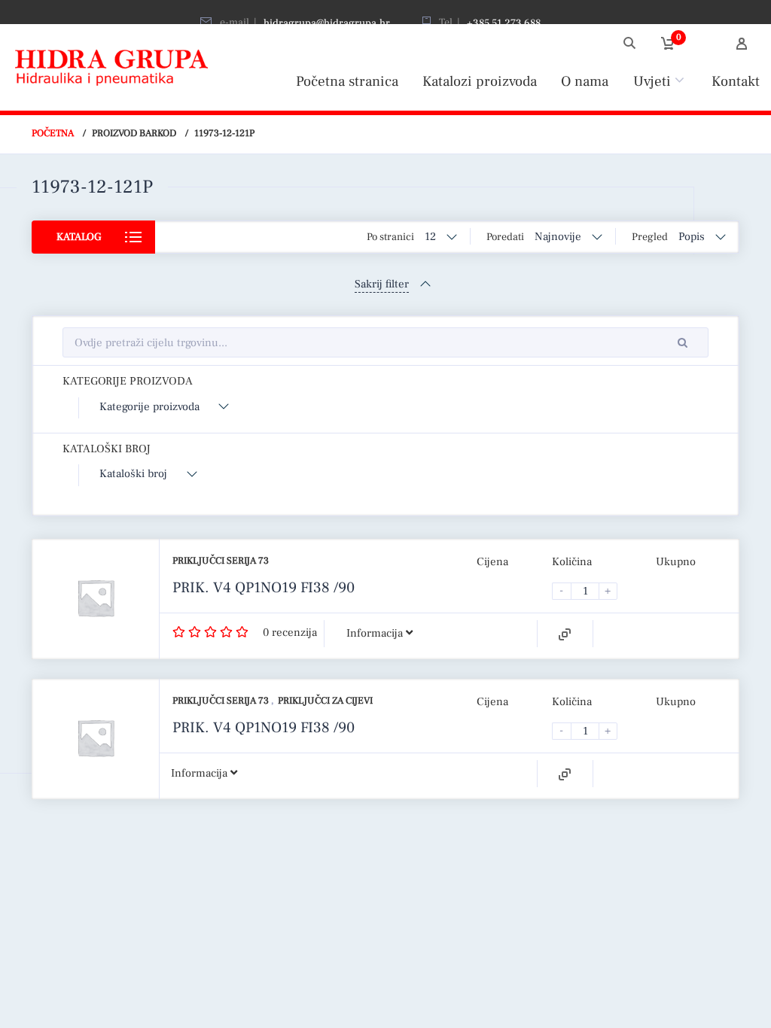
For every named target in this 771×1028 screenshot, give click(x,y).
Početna (53, 133)
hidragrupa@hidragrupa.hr (327, 23)
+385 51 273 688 (504, 23)
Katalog (78, 237)
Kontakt (736, 81)
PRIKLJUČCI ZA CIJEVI (325, 701)
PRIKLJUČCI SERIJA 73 (220, 561)
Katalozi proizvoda (479, 81)
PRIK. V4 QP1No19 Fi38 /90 (263, 588)
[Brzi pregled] (565, 634)
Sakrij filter (382, 284)
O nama (584, 81)
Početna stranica (347, 81)
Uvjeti (652, 81)
